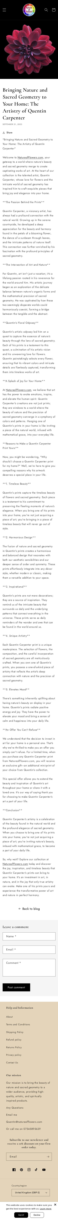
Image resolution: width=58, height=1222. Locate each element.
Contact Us (12, 1062)
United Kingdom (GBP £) (27, 1192)
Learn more (46, 1208)
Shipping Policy (15, 1032)
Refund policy (13, 1039)
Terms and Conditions (18, 1024)
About (9, 1017)
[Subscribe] (48, 1157)
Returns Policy (14, 1047)
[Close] (55, 1204)
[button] (4, 10)
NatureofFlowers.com (30, 157)
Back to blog (31, 908)
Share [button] (9, 132)
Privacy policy (13, 1055)
